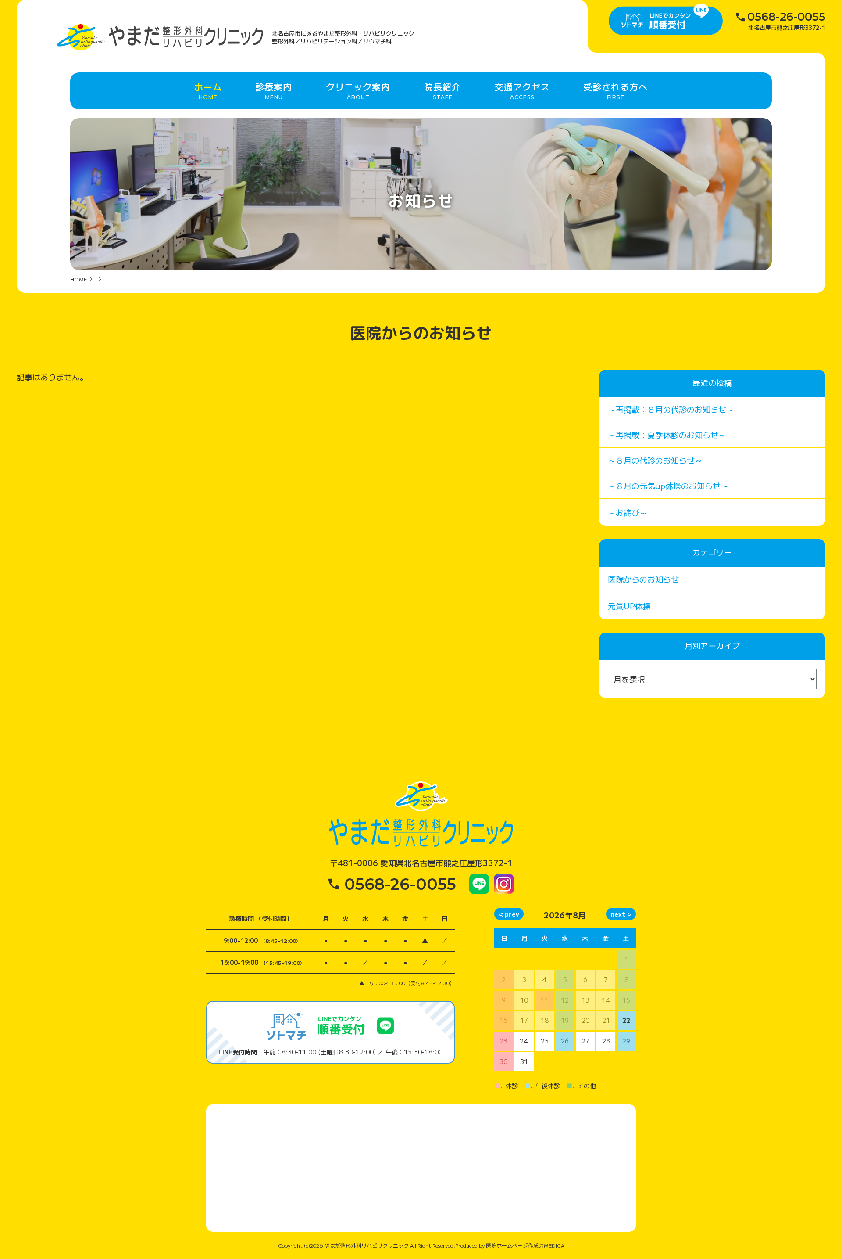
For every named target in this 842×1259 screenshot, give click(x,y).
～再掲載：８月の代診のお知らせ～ (671, 409)
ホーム (208, 90)
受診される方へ (615, 90)
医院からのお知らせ (643, 579)
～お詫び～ (627, 512)
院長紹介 (442, 90)
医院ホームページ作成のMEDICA (525, 1245)
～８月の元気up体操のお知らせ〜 (668, 485)
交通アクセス (522, 90)
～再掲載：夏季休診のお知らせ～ (667, 434)
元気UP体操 (629, 606)
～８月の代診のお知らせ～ (655, 460)
